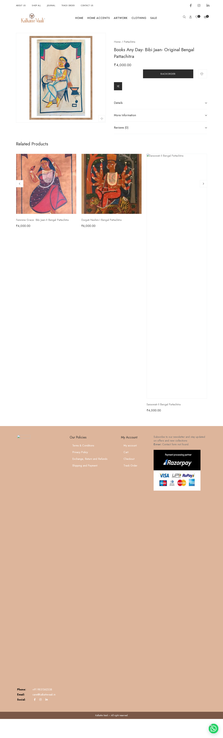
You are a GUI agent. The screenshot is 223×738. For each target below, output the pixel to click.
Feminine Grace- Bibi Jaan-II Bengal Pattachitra (42, 220)
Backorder (168, 73)
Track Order (68, 5)
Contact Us (87, 5)
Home (79, 18)
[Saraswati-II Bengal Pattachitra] (177, 276)
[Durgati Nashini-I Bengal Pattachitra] (111, 184)
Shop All (36, 5)
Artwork (121, 18)
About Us (21, 5)
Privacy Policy (80, 452)
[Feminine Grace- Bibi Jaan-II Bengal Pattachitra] (46, 184)
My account (130, 445)
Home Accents (98, 18)
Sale (153, 18)
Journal (51, 5)
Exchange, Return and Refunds (89, 459)
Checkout (129, 459)
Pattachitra (129, 42)
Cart (126, 452)
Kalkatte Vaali (101, 715)
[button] (213, 728)
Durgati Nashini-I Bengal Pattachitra (101, 220)
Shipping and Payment (84, 465)
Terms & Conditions (83, 445)
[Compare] (118, 86)
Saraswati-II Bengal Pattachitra (164, 404)
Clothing (139, 18)
